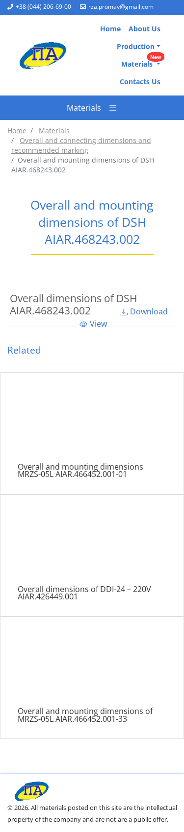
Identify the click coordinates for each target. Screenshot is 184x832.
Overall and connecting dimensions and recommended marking (81, 145)
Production (136, 46)
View (98, 323)
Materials (141, 62)
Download (149, 311)
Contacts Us (140, 81)
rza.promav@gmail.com (121, 6)
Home (110, 28)
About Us (144, 28)
